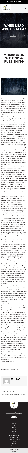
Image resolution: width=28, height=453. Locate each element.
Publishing (13, 369)
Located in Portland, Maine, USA (14, 413)
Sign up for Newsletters (14, 2)
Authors (8, 369)
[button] (12, 417)
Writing (18, 369)
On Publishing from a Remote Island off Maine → (14, 394)
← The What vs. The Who (7, 391)
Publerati (13, 36)
